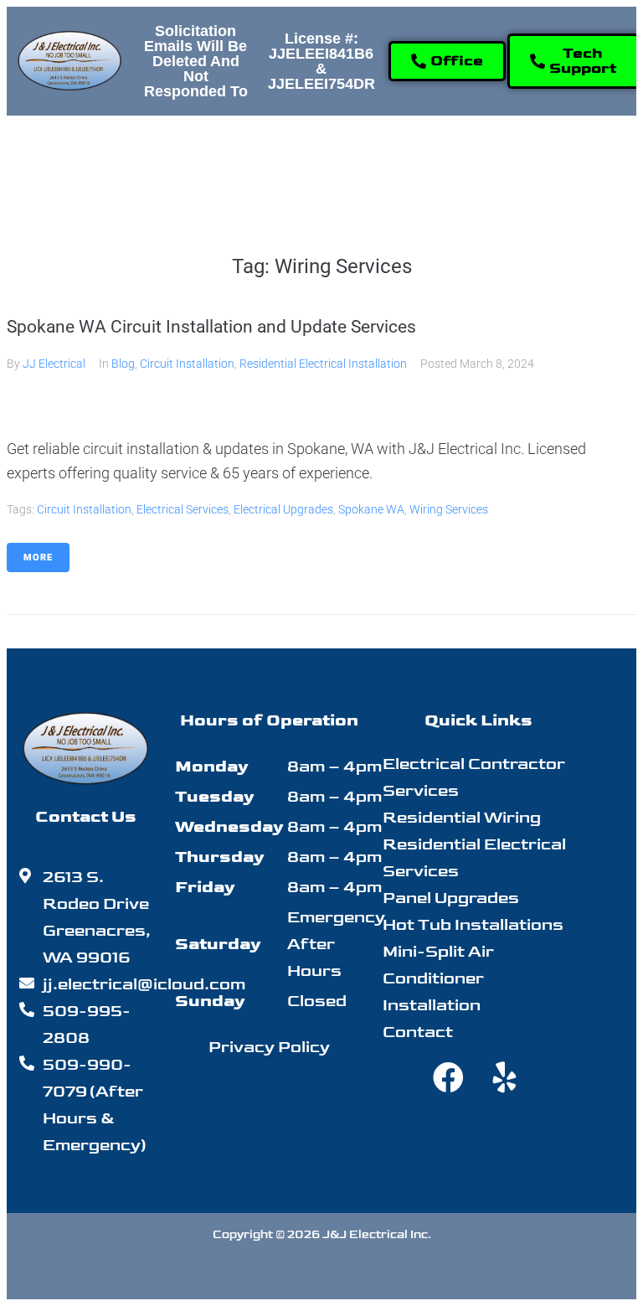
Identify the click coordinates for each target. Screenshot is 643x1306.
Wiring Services (448, 509)
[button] (172, 152)
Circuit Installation (187, 363)
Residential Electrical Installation (323, 363)
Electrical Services (182, 509)
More (38, 557)
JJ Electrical (54, 363)
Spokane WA (371, 509)
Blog (123, 363)
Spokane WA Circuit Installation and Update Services (211, 327)
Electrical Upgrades (283, 509)
